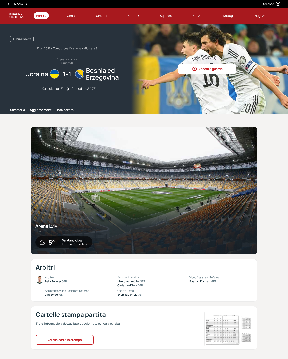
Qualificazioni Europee (16, 15)
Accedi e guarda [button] (210, 69)
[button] (133, 15)
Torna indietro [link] (23, 39)
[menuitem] (47, 15)
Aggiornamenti (41, 110)
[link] (41, 15)
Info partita (65, 110)
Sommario (17, 110)
